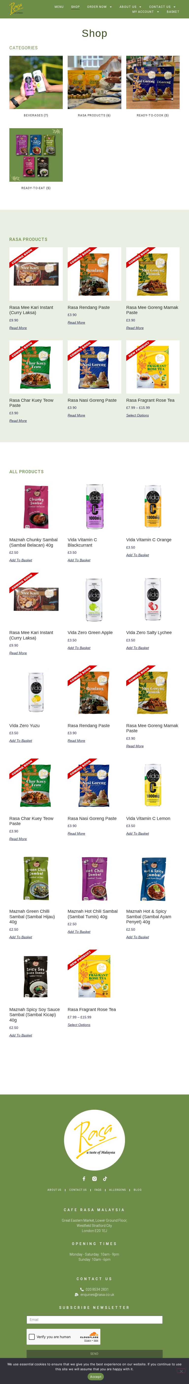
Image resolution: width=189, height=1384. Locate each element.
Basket (173, 12)
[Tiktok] (105, 1178)
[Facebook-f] (84, 1178)
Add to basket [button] (20, 560)
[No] (181, 1371)
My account (143, 12)
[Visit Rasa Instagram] (94, 1178)
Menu (59, 7)
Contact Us (160, 7)
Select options (137, 415)
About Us (128, 7)
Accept (95, 1377)
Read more (18, 328)
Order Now (97, 7)
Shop (75, 7)
